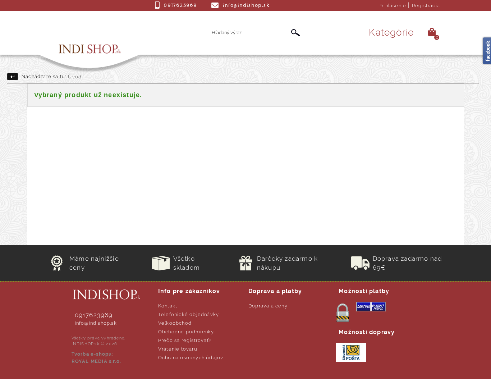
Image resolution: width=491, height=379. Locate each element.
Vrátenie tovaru (177, 349)
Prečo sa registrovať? (184, 340)
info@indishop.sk (96, 323)
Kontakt (167, 306)
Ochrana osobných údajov (191, 357)
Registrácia (426, 5)
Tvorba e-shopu (92, 354)
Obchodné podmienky (186, 331)
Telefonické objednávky (188, 314)
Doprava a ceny (268, 306)
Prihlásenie (392, 5)
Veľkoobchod (175, 323)
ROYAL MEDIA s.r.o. (96, 361)
